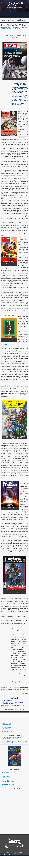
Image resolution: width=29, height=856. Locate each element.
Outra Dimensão (9, 28)
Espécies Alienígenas (6, 776)
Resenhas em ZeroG (6, 731)
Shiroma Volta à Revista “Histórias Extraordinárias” (12, 737)
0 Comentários (17, 28)
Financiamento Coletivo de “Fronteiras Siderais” (11, 739)
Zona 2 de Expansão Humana (8, 782)
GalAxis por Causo (5, 723)
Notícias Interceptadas (6, 726)
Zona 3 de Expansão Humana (8, 784)
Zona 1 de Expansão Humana (8, 781)
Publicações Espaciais (6, 729)
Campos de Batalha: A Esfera (7, 775)
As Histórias (4, 773)
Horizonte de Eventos (6, 724)
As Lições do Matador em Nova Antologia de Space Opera (13, 742)
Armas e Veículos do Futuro (7, 772)
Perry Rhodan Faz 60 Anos (14, 25)
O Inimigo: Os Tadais (6, 777)
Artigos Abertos (5, 722)
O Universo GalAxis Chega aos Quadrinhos (10, 738)
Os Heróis (4, 778)
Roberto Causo (6, 27)
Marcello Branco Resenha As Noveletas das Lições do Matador (14, 741)
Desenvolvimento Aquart (14, 853)
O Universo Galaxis (6, 771)
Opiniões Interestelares (6, 727)
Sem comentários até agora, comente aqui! (14, 709)
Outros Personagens (6, 780)
